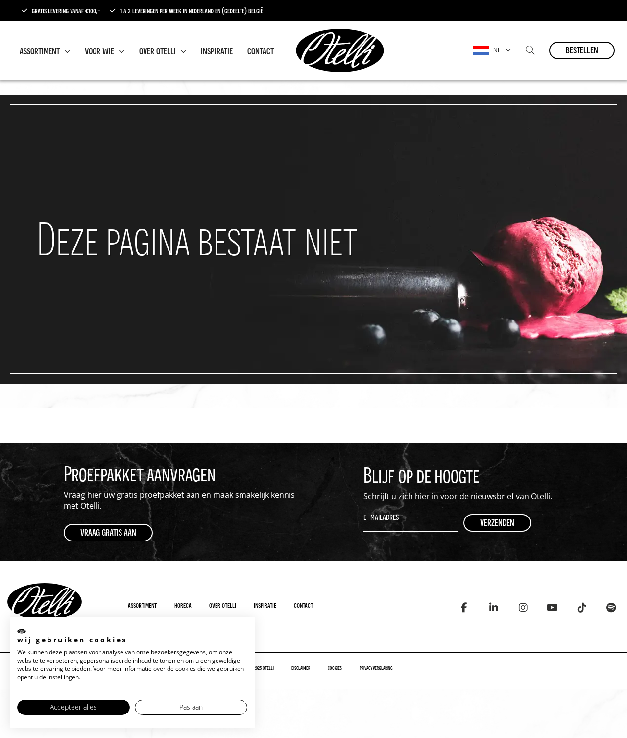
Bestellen (582, 50)
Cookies (335, 667)
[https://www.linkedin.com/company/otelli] (493, 607)
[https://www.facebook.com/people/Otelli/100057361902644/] (464, 607)
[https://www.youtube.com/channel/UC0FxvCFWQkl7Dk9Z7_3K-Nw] (552, 607)
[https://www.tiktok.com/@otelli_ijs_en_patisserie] (581, 607)
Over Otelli (158, 50)
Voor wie (100, 50)
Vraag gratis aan (108, 532)
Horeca (183, 604)
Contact (260, 50)
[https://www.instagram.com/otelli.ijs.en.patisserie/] (522, 607)
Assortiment (41, 50)
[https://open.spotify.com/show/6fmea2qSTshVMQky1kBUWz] (611, 607)
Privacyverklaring (376, 667)
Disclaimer (300, 667)
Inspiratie (217, 50)
